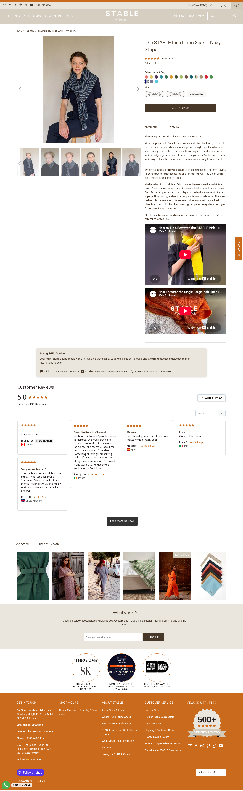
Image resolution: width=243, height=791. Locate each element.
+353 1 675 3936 (43, 5)
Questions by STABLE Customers (163, 750)
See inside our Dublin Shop (116, 723)
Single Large (196, 94)
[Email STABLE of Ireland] (4, 5)
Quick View (32, 589)
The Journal (108, 747)
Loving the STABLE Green (116, 754)
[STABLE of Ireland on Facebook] (9, 5)
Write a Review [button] (213, 397)
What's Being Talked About (116, 717)
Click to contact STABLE (40, 731)
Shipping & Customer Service (160, 730)
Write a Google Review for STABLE (163, 743)
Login (225, 5)
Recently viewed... (49, 544)
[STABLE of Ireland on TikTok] (25, 5)
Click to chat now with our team (61, 371)
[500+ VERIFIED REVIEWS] (206, 736)
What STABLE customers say (118, 740)
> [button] (122, 521)
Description (152, 127)
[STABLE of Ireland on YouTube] (31, 5)
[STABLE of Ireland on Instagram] (15, 5)
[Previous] (19, 89)
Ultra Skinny (154, 94)
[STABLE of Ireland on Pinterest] (20, 5)
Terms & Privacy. (30, 752)
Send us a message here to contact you (106, 371)
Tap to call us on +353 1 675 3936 (153, 371)
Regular (175, 94)
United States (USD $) (197, 5)
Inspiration (22, 544)
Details (174, 127)
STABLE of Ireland (35, 781)
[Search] (235, 16)
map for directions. (30, 724)
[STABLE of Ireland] (122, 16)
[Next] (137, 89)
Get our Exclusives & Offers (159, 717)
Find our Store (152, 710)
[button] (10, 16)
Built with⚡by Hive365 (29, 759)
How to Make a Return (157, 736)
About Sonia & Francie (114, 710)
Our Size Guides (153, 723)
